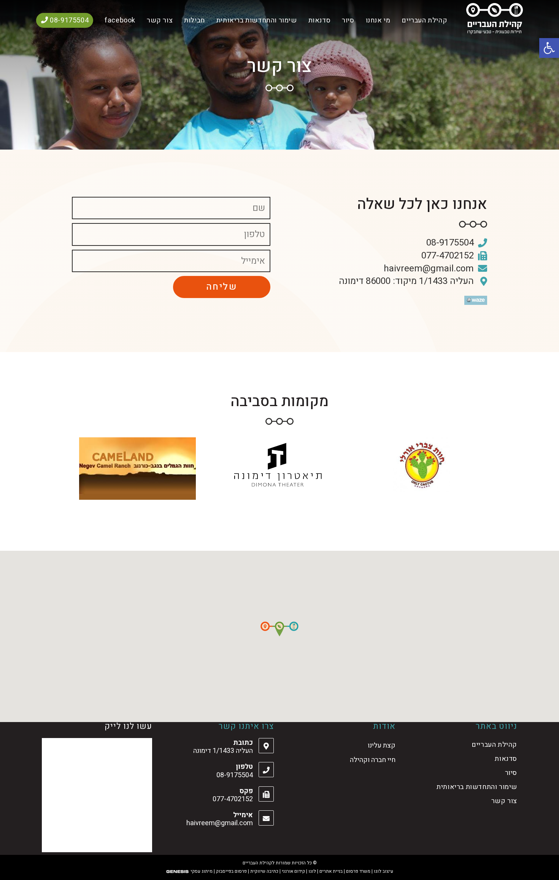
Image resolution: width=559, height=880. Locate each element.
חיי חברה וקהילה (372, 760)
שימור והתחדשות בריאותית (477, 787)
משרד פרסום (358, 871)
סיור (511, 773)
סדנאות (506, 759)
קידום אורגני (293, 871)
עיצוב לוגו (383, 871)
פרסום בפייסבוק (231, 871)
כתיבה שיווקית (264, 871)
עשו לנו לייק (128, 726)
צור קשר (504, 801)
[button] (279, 629)
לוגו (312, 871)
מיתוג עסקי (202, 871)
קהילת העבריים (494, 745)
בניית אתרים (331, 871)
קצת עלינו (381, 745)
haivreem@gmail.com (219, 823)
